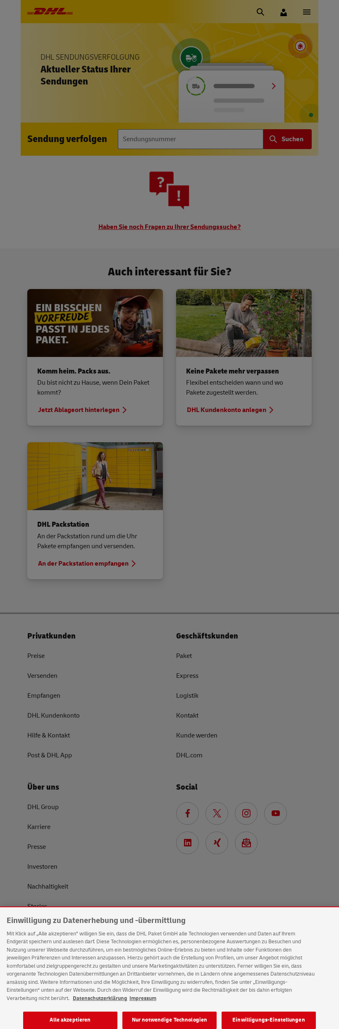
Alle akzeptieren (70, 1020)
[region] (169, 968)
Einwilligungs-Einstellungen (268, 1020)
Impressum (142, 998)
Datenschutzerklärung (100, 998)
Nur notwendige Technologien (170, 1020)
